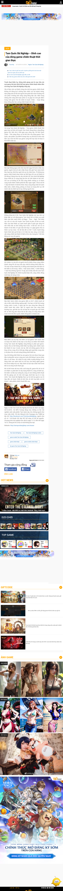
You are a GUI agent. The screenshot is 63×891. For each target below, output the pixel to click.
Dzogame (15, 457)
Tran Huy (11, 64)
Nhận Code (44, 596)
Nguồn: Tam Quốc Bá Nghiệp (35, 64)
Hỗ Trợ (17, 888)
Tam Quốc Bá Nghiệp (15, 433)
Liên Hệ (12, 888)
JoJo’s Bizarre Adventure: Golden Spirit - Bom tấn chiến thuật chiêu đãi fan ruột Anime (32, 6)
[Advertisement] (31, 33)
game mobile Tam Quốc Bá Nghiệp (19, 437)
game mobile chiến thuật (30, 441)
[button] (47, 528)
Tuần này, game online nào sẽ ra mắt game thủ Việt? (22, 76)
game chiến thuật (14, 441)
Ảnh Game (7, 657)
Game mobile (5, 486)
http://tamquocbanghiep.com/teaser (22, 425)
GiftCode (6, 587)
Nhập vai (17, 455)
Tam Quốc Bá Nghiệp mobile (33, 433)
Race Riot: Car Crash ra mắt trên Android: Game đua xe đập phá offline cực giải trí (24, 511)
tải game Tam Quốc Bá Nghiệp (18, 446)
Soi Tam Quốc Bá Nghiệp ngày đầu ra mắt (19, 74)
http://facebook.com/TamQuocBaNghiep (23, 416)
